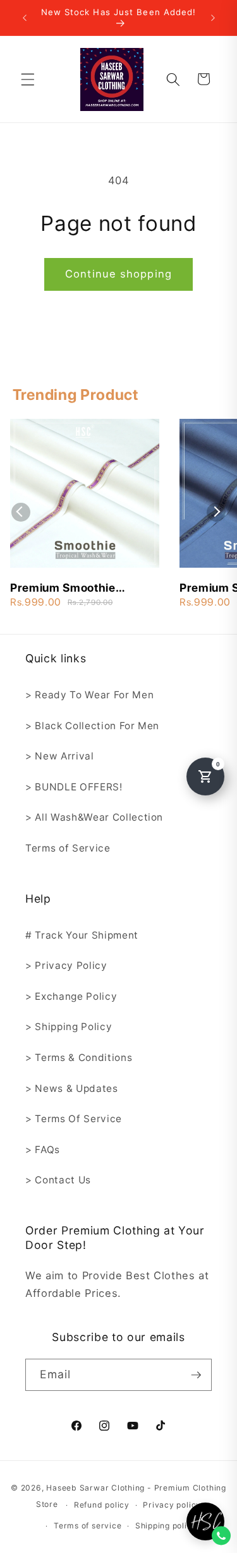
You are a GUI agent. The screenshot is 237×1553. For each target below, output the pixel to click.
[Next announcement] (213, 18)
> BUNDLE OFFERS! (74, 787)
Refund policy (102, 1504)
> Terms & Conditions (78, 1058)
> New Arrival (59, 756)
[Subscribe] (196, 1375)
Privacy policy (172, 1504)
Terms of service (87, 1525)
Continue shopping (118, 273)
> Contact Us (58, 1180)
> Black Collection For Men (92, 726)
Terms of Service (68, 848)
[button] (28, 79)
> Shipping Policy (68, 1027)
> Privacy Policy (66, 965)
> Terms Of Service (73, 1119)
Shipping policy (166, 1525)
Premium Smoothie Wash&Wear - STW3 (66, 588)
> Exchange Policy (71, 996)
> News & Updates (71, 1088)
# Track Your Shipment (81, 935)
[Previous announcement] (25, 18)
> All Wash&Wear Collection (94, 817)
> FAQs (42, 1150)
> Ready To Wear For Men (89, 695)
